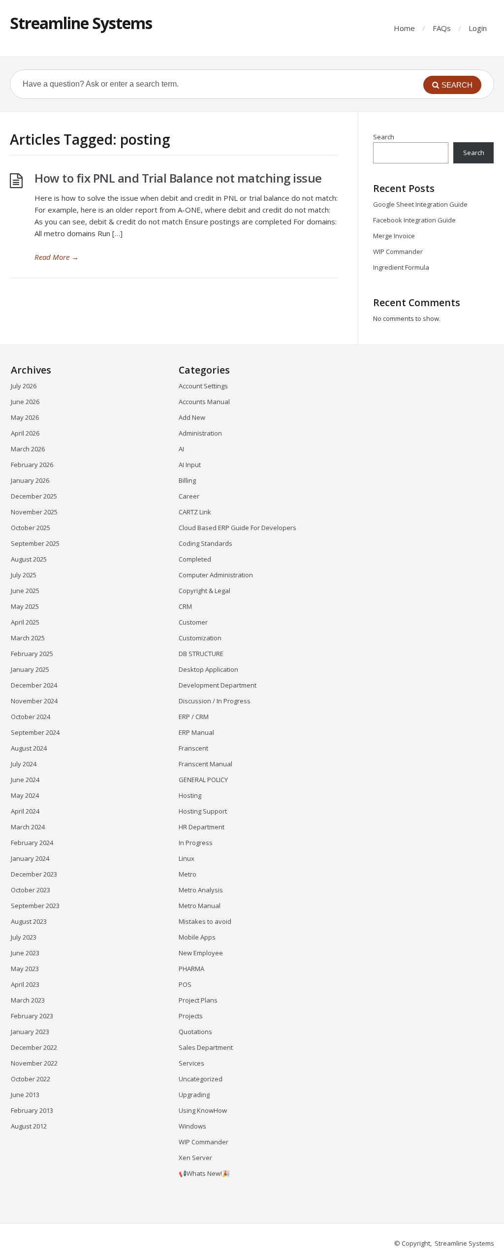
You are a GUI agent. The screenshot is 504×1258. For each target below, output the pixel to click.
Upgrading (194, 1094)
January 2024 (30, 858)
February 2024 (32, 842)
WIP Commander (398, 251)
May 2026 (25, 417)
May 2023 (25, 968)
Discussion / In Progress (215, 700)
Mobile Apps (197, 937)
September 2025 (35, 543)
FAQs (442, 28)
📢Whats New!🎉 (204, 1173)
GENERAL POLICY (203, 779)
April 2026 (25, 433)
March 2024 (28, 826)
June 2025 (25, 590)
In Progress (196, 842)
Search (383, 136)
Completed (195, 559)
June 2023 (25, 952)
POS (185, 984)
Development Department (217, 685)
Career (189, 496)
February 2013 (32, 1110)
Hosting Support (203, 811)
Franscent (193, 748)
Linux (186, 858)
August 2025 (29, 559)
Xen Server (195, 1157)
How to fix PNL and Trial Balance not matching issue (178, 178)
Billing (187, 480)
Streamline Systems (81, 22)
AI (181, 448)
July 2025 (23, 574)
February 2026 (32, 464)
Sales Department (206, 1047)
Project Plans (198, 1000)
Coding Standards (205, 543)
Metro (187, 874)
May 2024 (25, 795)
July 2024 (23, 763)
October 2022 (30, 1078)
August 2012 (29, 1126)
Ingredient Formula (401, 267)
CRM (185, 606)
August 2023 (29, 921)
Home (404, 28)
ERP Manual (196, 732)
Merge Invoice (394, 235)
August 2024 (29, 748)
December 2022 (34, 1047)
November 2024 (34, 700)
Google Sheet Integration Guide (420, 204)
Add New (192, 417)
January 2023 (30, 1031)
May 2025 (25, 606)
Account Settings (203, 385)
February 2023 (32, 1015)
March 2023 (28, 1000)
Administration (200, 433)
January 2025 (30, 669)
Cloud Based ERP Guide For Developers (237, 527)
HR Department (201, 826)
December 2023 (34, 874)
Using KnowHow (203, 1110)
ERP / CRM (194, 716)
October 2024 (30, 716)
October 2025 (30, 527)
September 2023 (35, 905)
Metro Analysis (201, 889)
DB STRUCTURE (201, 653)
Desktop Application (208, 669)
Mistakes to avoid (205, 921)
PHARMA (191, 968)
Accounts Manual (204, 401)
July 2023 (23, 937)
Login (478, 28)
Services (191, 1063)
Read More (56, 257)
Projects (191, 1015)
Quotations (195, 1031)
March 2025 (28, 637)
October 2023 (30, 889)
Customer (193, 622)
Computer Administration (216, 574)
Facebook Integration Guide (414, 220)
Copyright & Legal (204, 590)
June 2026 (25, 401)
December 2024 (34, 685)
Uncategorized (200, 1078)
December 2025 (34, 496)
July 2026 (23, 385)
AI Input (190, 464)
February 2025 (32, 653)
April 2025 (25, 622)
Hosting (190, 795)
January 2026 (30, 480)
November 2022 (34, 1063)
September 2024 (35, 732)
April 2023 (25, 984)
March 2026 (28, 448)
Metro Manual (199, 905)
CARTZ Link (195, 511)
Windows (192, 1126)
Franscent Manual (205, 763)
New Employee (201, 952)
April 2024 (25, 811)
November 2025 (34, 511)
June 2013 (25, 1094)
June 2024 (25, 779)
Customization (200, 637)
